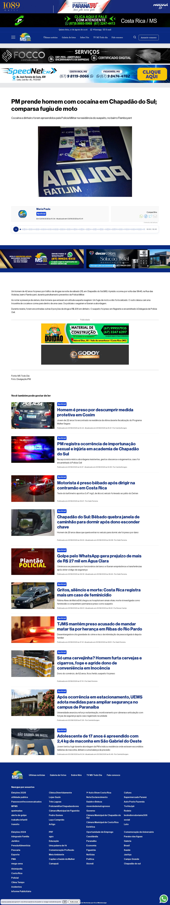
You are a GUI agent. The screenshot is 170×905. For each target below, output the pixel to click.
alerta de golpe (19, 815)
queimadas (16, 811)
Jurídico (15, 841)
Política (90, 859)
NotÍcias (90, 855)
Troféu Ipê (129, 806)
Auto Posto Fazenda (134, 802)
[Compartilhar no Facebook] (146, 218)
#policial (62, 404)
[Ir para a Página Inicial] (25, 37)
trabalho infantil (19, 820)
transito (15, 824)
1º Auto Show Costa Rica (98, 793)
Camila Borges (121, 428)
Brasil (127, 846)
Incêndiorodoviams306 (135, 815)
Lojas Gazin (55, 797)
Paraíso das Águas (133, 837)
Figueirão (91, 850)
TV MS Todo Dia (94, 775)
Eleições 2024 (18, 832)
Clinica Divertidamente (60, 793)
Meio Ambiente (56, 855)
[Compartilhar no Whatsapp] (141, 218)
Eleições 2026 (18, 793)
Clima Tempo (17, 882)
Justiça (127, 855)
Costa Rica (16, 873)
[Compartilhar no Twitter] (150, 218)
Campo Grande (131, 859)
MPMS (14, 806)
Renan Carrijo (121, 608)
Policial (15, 878)
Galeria (127, 841)
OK (64, 902)
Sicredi (90, 864)
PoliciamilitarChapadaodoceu (64, 806)
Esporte (15, 855)
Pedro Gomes (56, 815)
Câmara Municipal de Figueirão (64, 811)
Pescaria (15, 850)
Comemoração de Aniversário (139, 832)
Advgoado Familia (20, 837)
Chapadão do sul (132, 864)
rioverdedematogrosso (98, 806)
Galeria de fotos (69, 37)
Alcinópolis (16, 869)
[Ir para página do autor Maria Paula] (22, 214)
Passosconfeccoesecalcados (26, 802)
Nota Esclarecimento (97, 797)
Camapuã (53, 864)
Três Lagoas (55, 802)
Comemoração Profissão (61, 850)
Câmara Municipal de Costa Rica (102, 822)
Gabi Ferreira (93, 501)
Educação (54, 841)
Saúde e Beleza (94, 802)
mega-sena (17, 864)
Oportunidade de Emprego (99, 832)
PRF (51, 832)
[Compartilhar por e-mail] (155, 218)
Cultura (127, 793)
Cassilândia (92, 837)
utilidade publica (19, 797)
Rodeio (127, 811)
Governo (90, 811)
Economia (91, 846)
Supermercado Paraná (135, 797)
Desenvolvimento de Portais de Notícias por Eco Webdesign (82, 903)
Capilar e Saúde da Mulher (62, 859)
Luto (126, 824)
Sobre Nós (84, 37)
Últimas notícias (50, 37)
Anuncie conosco (149, 37)
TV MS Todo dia (100, 37)
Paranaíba (91, 841)
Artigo (52, 824)
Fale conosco (117, 37)
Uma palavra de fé (58, 846)
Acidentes (16, 887)
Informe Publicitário (21, 891)
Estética (90, 827)
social (127, 820)
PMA (13, 859)
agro (51, 837)
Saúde (127, 850)
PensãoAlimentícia (20, 846)
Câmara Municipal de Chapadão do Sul (103, 816)
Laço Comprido (56, 820)
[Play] (16, 229)
